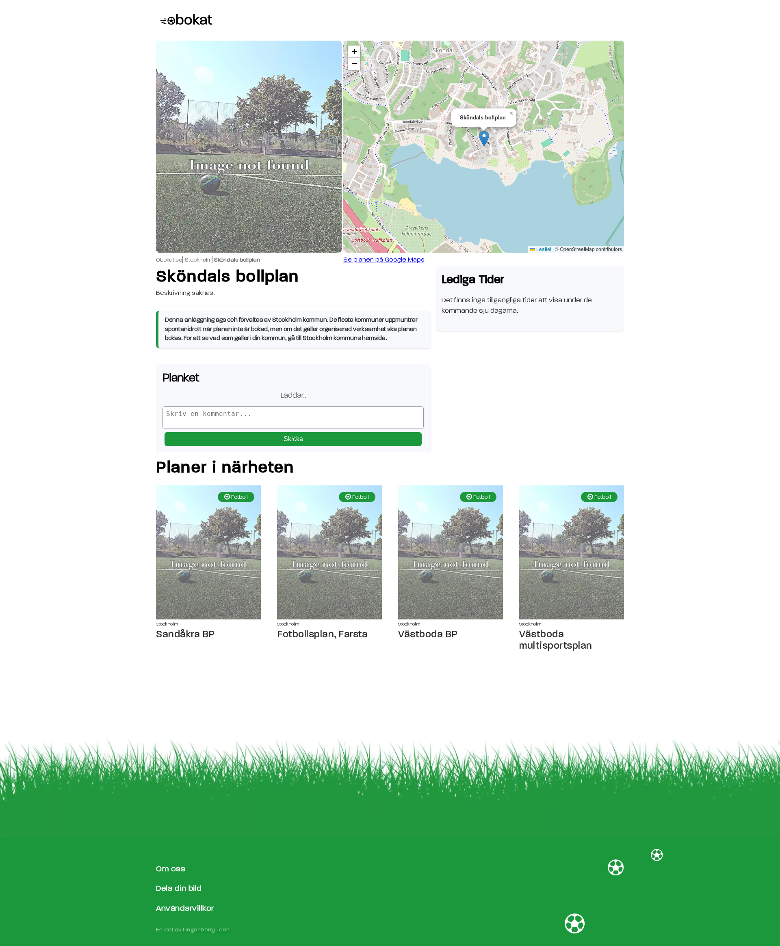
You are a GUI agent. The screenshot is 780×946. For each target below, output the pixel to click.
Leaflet (543, 248)
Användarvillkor (185, 908)
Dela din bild (179, 888)
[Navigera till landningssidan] (184, 20)
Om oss (170, 868)
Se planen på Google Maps (384, 259)
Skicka (293, 438)
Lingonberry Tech (206, 929)
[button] (484, 138)
